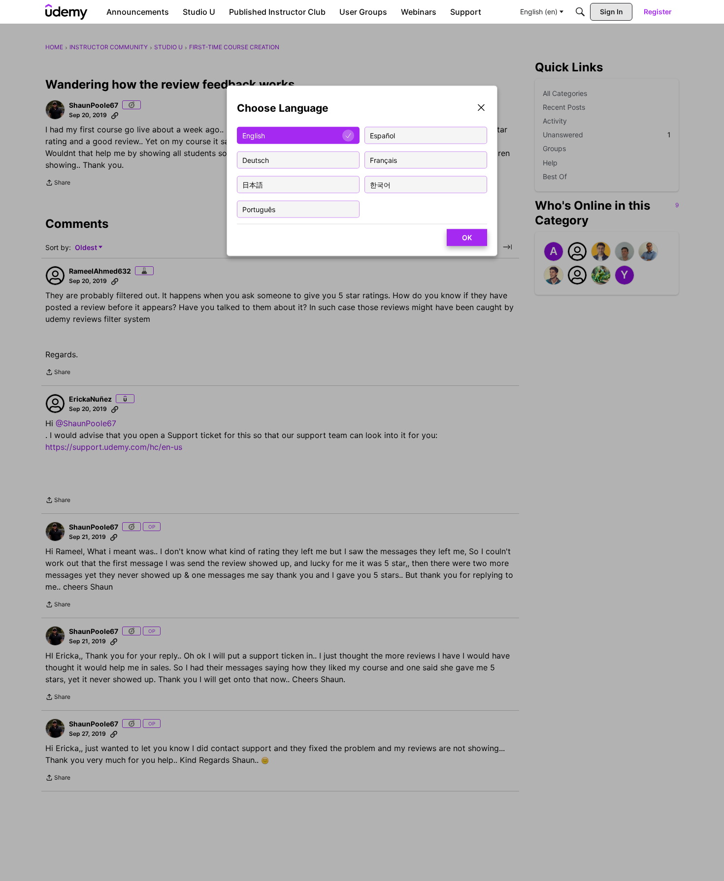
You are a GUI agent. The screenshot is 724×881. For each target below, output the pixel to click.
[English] (66, 12)
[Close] (481, 108)
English (253, 135)
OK (467, 237)
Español (382, 135)
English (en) (539, 11)
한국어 (380, 184)
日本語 (252, 184)
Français (383, 160)
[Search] (580, 12)
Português (258, 209)
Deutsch (255, 160)
